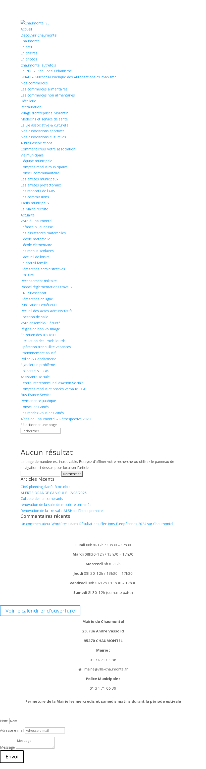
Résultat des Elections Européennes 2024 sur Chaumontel (126, 523)
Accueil (26, 29)
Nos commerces (34, 83)
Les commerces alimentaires (44, 89)
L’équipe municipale (36, 160)
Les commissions (35, 197)
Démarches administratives (43, 269)
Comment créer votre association (48, 149)
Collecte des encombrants (42, 498)
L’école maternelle (35, 239)
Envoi (12, 756)
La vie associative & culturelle (45, 125)
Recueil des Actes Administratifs (46, 310)
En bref (26, 47)
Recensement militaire (39, 280)
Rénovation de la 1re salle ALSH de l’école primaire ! (63, 510)
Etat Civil (27, 274)
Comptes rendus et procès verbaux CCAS (54, 389)
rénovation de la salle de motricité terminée (56, 504)
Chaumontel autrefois (38, 65)
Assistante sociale (35, 376)
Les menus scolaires (37, 250)
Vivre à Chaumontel (36, 220)
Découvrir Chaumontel (39, 35)
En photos (29, 59)
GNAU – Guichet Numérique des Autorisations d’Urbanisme (69, 77)
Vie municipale (32, 155)
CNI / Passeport (33, 293)
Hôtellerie (28, 101)
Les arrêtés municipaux (39, 179)
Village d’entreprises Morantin (44, 113)
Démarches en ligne (37, 299)
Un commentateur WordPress (45, 523)
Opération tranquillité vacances (46, 346)
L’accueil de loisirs (35, 256)
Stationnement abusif (38, 352)
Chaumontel (30, 41)
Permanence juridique (38, 400)
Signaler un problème (38, 364)
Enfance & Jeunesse (37, 227)
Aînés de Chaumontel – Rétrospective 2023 (56, 418)
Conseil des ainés (35, 406)
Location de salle (34, 316)
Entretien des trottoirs (38, 334)
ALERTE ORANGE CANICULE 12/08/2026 (54, 492)
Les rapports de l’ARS (38, 190)
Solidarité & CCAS (35, 370)
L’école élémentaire (36, 244)
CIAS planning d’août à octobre (46, 486)
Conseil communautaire (40, 173)
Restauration (31, 107)
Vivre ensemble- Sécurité (41, 323)
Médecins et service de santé (44, 119)
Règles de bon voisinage (40, 329)
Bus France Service (36, 394)
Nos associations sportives (43, 131)
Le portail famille (34, 263)
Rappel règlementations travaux (47, 286)
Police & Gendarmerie (38, 359)
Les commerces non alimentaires (48, 95)
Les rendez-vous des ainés (42, 412)
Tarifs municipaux (35, 203)
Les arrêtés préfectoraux (41, 185)
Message (7, 747)
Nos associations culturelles (43, 137)
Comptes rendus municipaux (44, 167)
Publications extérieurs (39, 304)
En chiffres (29, 53)
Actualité (28, 215)
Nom (4, 720)
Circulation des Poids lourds (43, 340)
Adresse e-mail (12, 730)
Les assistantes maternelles (43, 233)
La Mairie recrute (34, 209)
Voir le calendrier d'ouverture (40, 610)
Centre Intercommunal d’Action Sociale (52, 382)
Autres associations (37, 143)
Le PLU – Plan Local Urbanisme (46, 71)
